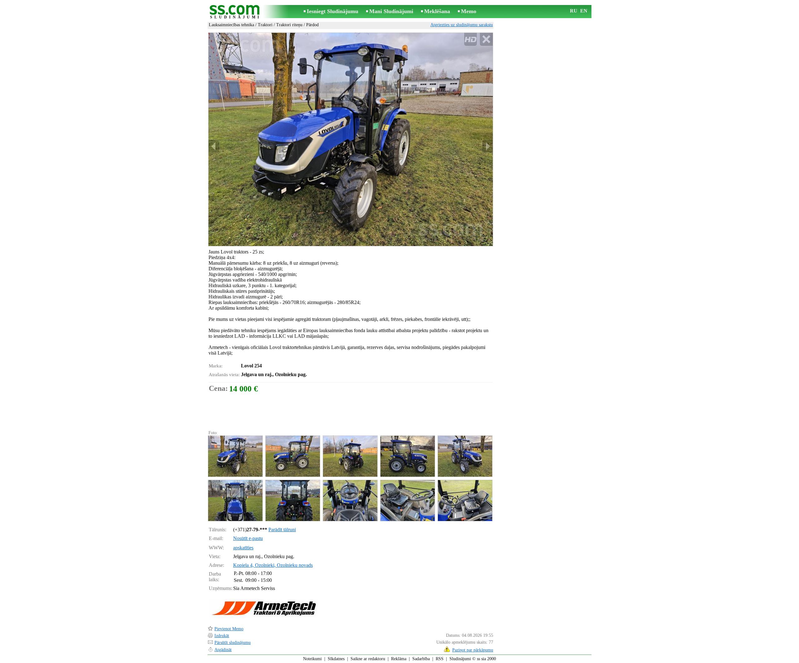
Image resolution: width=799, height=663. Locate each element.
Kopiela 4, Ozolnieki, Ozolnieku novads (273, 565)
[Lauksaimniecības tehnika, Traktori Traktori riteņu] (235, 456)
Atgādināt (223, 649)
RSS (440, 658)
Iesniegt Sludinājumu (332, 11)
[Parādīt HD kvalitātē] (350, 139)
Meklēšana (437, 11)
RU (573, 10)
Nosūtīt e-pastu (248, 538)
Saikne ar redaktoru (367, 658)
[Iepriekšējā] (214, 146)
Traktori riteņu (289, 24)
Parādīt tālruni (282, 529)
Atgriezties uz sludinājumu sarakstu (461, 24)
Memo (468, 11)
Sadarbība (421, 658)
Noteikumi (312, 658)
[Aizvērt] (486, 39)
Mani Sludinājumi (391, 11)
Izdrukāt (221, 635)
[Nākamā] (487, 146)
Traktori (265, 24)
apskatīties (243, 547)
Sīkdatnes (336, 658)
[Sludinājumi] (236, 12)
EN (583, 10)
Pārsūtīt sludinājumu (232, 642)
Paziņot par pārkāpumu (472, 650)
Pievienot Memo (228, 628)
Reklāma (398, 658)
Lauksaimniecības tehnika (231, 24)
